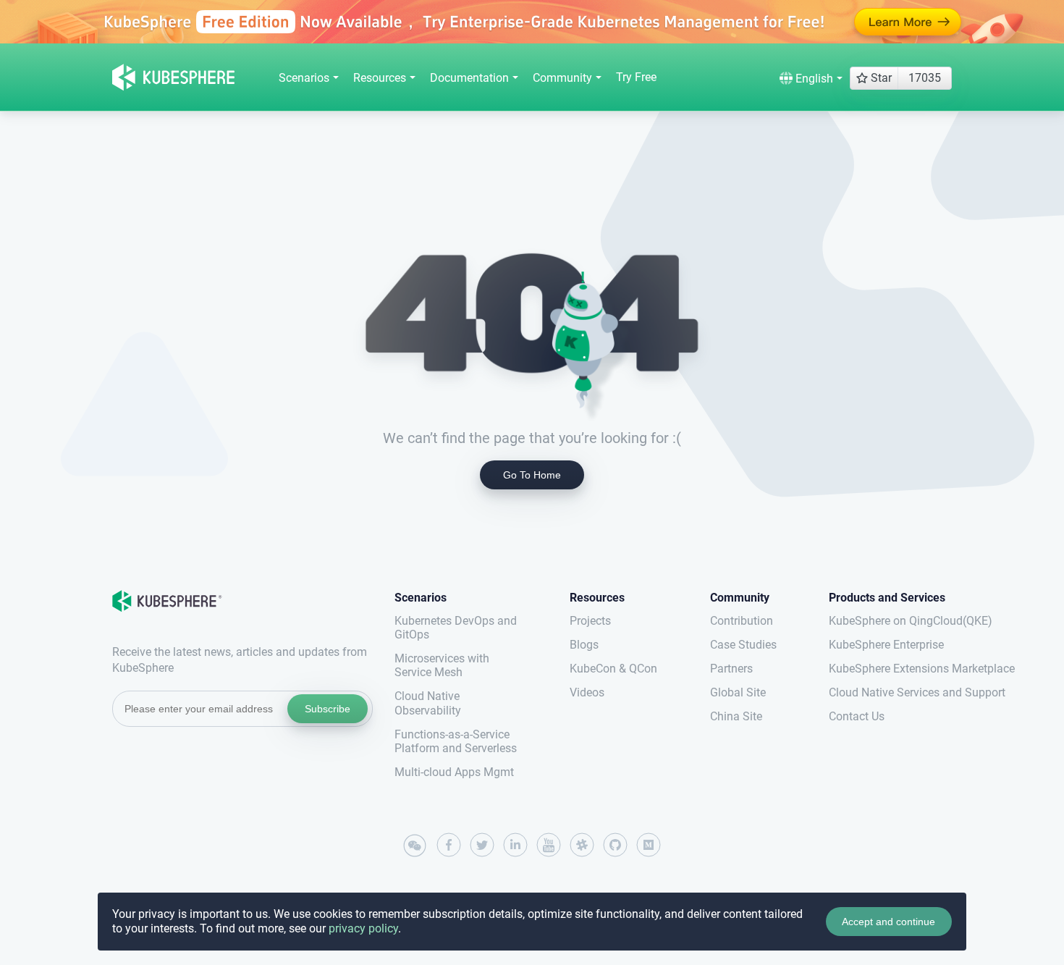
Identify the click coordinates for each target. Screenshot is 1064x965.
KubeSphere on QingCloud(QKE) (890, 621)
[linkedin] (515, 845)
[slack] (582, 845)
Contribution (741, 621)
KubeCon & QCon (613, 668)
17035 (924, 78)
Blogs (584, 645)
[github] (615, 845)
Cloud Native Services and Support (890, 692)
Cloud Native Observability (427, 703)
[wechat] (415, 846)
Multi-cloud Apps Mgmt (454, 772)
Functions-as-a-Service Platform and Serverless (455, 741)
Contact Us (856, 716)
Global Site (738, 692)
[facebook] (448, 845)
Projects (590, 621)
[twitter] (482, 845)
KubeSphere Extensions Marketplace (890, 668)
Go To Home (532, 475)
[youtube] (548, 845)
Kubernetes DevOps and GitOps (455, 627)
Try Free (636, 77)
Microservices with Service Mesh (441, 665)
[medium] (648, 845)
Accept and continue (888, 921)
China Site (736, 716)
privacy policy (363, 928)
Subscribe (327, 709)
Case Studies (743, 645)
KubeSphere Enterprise (886, 645)
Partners (731, 668)
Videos (587, 692)
